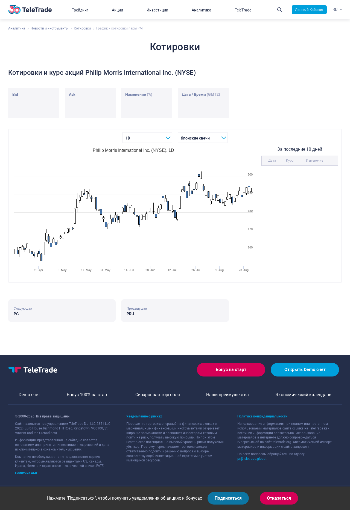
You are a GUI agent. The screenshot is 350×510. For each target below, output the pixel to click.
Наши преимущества (227, 394)
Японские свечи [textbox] (195, 138)
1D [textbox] (128, 138)
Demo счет (29, 394)
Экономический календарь (303, 394)
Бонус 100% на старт (88, 394)
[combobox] (147, 137)
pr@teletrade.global (251, 459)
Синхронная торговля (157, 394)
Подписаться (228, 498)
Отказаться (279, 498)
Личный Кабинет (309, 10)
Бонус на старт (231, 369)
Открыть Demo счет (305, 369)
